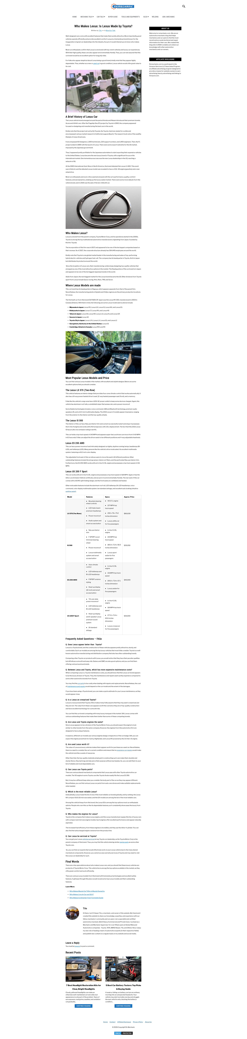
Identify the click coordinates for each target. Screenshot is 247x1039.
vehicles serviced (88, 839)
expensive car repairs (124, 750)
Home (74, 17)
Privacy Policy (138, 1022)
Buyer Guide (113, 17)
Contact (112, 1022)
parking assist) (71, 491)
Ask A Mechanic (168, 17)
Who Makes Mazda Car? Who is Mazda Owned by (87, 891)
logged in (77, 946)
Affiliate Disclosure (124, 1022)
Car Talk (100, 17)
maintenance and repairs (76, 686)
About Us (148, 1022)
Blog (145, 17)
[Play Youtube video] (103, 91)
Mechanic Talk (86, 17)
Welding (155, 17)
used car (96, 63)
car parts (81, 683)
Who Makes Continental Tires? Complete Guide (86, 898)
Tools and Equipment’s (130, 17)
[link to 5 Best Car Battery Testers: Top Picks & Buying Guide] (123, 969)
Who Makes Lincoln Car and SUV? (81, 894)
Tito (100, 30)
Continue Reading (84, 1006)
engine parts (124, 842)
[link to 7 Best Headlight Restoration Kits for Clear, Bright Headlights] (84, 969)
